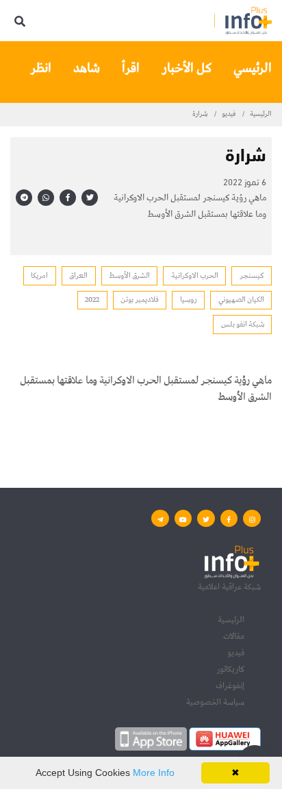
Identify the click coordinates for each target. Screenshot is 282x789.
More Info (154, 772)
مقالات (233, 636)
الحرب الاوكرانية (194, 275)
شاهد (86, 68)
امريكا (39, 275)
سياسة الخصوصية (215, 702)
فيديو (228, 114)
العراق (78, 275)
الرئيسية (261, 114)
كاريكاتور (230, 669)
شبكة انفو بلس (242, 324)
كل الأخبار (187, 68)
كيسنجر (252, 275)
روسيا (188, 299)
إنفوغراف (230, 686)
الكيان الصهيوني (241, 299)
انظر (40, 68)
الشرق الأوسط (129, 275)
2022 (92, 299)
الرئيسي (252, 68)
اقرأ (131, 68)
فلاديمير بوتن (139, 299)
